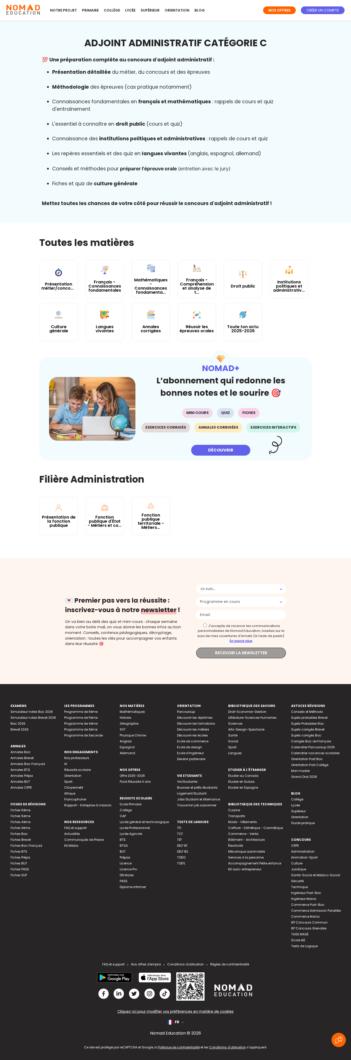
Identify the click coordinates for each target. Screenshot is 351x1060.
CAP (123, 816)
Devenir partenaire (191, 759)
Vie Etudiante (187, 781)
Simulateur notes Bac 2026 (32, 711)
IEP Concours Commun (309, 922)
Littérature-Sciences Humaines (252, 717)
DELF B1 (182, 845)
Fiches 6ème (20, 810)
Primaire (90, 10)
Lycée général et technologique (144, 822)
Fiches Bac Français (26, 845)
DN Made (127, 875)
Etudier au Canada (243, 775)
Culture (296, 863)
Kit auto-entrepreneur (244, 869)
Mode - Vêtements (242, 822)
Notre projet (63, 10)
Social (233, 741)
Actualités (72, 834)
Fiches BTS (19, 851)
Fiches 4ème (20, 822)
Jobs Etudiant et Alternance (198, 799)
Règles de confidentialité (229, 964)
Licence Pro (128, 869)
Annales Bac (21, 752)
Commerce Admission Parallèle (316, 910)
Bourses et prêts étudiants (197, 787)
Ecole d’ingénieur (190, 753)
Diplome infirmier (133, 887)
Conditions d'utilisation (185, 964)
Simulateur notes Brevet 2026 (33, 717)
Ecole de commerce (192, 741)
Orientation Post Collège (309, 765)
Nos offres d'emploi (146, 964)
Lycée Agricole (131, 834)
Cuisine (234, 810)
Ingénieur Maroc (304, 899)
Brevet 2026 (20, 729)
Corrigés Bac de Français (311, 741)
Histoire (125, 717)
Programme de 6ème (81, 711)
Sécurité (297, 881)
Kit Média (71, 845)
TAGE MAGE (300, 934)
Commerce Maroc (305, 916)
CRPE (295, 845)
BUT (123, 851)
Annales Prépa (22, 775)
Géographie (129, 723)
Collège (112, 10)
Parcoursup (186, 711)
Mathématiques (132, 711)
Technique (299, 887)
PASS (123, 881)
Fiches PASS (20, 869)
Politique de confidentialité (179, 1047)
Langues (235, 753)
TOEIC (181, 857)
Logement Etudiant (192, 793)
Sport (68, 781)
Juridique (298, 869)
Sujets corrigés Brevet (308, 729)
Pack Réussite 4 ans (135, 781)
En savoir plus (241, 640)
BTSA (124, 845)
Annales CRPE (21, 787)
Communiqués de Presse (84, 839)
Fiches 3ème (20, 828)
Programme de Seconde (83, 735)
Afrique (69, 793)
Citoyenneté (73, 787)
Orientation (177, 10)
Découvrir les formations (196, 723)
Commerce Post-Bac (308, 904)
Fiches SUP (19, 875)
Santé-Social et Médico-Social (315, 875)
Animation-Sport (304, 857)
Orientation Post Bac (307, 759)
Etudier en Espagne (243, 787)
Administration (303, 851)
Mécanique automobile (246, 851)
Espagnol (127, 747)
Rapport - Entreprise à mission (88, 805)
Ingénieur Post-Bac (306, 893)
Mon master (300, 771)
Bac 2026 (18, 723)
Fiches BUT (19, 863)
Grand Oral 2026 (304, 777)
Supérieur (150, 10)
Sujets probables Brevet (309, 717)
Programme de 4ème (81, 723)
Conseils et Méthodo (307, 711)
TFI (179, 828)
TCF (180, 834)
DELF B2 (182, 851)
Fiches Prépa (20, 857)
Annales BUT (20, 781)
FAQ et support (75, 828)
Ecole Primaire (130, 804)
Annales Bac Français (28, 764)
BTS (123, 839)
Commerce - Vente (243, 834)
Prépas (125, 857)
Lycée (130, 10)
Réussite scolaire (77, 770)
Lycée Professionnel (135, 828)
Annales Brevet (22, 758)
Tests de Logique (304, 946)
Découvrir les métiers (193, 729)
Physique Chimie (133, 735)
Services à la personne (246, 857)
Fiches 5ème (20, 816)
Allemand (127, 753)
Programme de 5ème (81, 717)
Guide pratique (303, 823)
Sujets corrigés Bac (306, 735)
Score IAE (298, 940)
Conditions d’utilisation (227, 1047)
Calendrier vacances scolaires (315, 753)
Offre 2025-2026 (132, 775)
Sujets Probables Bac (307, 723)
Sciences (235, 723)
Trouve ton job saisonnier (196, 805)
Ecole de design (189, 747)
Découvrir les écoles (192, 735)
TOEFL (181, 863)
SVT (123, 729)
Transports (236, 816)
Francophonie (75, 799)
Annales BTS (20, 770)
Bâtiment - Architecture (246, 839)
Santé (232, 735)
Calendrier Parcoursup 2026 (313, 747)
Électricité (235, 845)
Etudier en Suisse (241, 781)
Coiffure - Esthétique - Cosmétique (255, 828)
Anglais (126, 741)
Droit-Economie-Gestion (247, 711)
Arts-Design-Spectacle (246, 729)
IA (65, 764)
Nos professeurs (76, 758)
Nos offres (279, 10)
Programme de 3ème (80, 729)
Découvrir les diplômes (195, 717)
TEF (179, 839)
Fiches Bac (19, 834)
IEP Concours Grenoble (308, 928)
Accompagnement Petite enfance (254, 863)
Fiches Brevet (21, 839)
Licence (126, 863)
